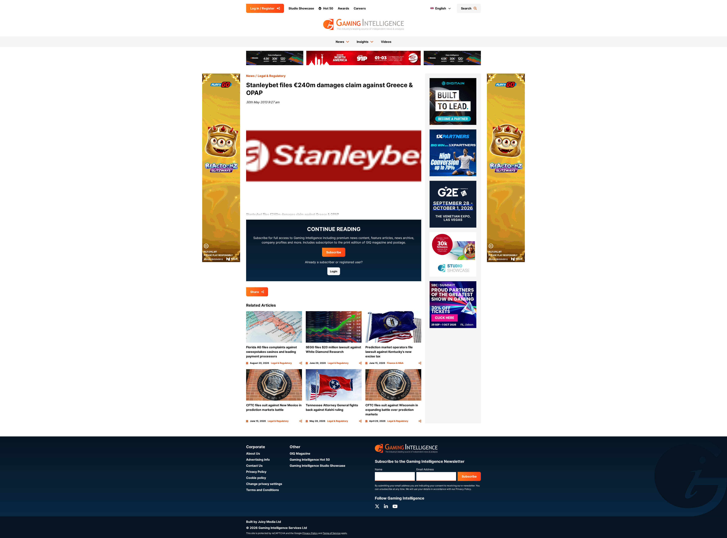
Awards (343, 8)
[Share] (300, 363)
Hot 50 (328, 8)
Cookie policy (256, 478)
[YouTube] (395, 506)
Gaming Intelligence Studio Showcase (317, 466)
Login (333, 271)
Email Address (425, 469)
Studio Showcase (301, 8)
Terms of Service (332, 533)
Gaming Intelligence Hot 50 (310, 459)
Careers (360, 8)
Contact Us (254, 466)
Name (378, 469)
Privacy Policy (256, 472)
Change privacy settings (264, 484)
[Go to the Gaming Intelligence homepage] (363, 24)
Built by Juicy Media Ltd (263, 522)
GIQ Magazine (300, 453)
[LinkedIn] (386, 506)
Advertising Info (258, 459)
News (250, 76)
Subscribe (333, 252)
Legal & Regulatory (271, 76)
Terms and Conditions (262, 490)
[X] (377, 506)
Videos (386, 42)
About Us (253, 453)
